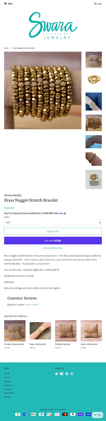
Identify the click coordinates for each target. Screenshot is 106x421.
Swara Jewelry (60, 409)
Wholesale (8, 389)
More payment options (53, 247)
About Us (7, 377)
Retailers (7, 381)
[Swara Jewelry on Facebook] (61, 374)
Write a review (32, 305)
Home (6, 48)
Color (6, 217)
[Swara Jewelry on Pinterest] (66, 374)
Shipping (7, 397)
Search (6, 373)
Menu (10, 3)
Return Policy (9, 393)
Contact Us (8, 385)
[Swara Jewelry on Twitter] (56, 374)
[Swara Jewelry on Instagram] (71, 374)
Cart (100, 3)
